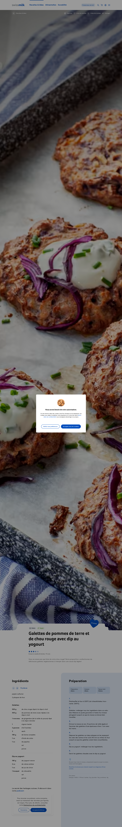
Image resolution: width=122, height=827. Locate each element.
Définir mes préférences (50, 426)
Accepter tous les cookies (71, 426)
